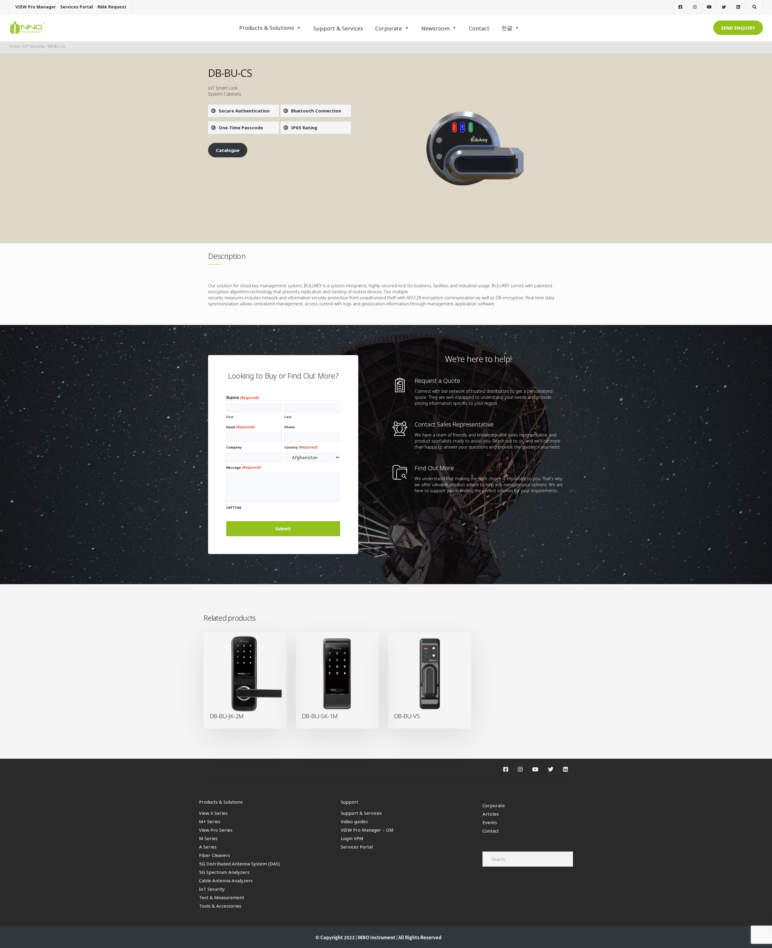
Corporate (493, 805)
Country (301, 447)
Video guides (354, 821)
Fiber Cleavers (214, 855)
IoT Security (34, 46)
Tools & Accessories (220, 906)
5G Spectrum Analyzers (224, 872)
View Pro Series (216, 830)
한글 (506, 27)
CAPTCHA (233, 507)
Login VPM (352, 838)
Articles (490, 814)
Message (243, 467)
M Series (208, 838)
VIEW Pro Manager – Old (367, 830)
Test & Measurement (221, 897)
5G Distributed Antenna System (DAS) (239, 864)
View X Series (213, 813)
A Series (208, 847)
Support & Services (361, 813)
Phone (289, 427)
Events (489, 822)
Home (14, 46)
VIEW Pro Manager (35, 7)
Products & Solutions (266, 27)
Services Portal (76, 7)
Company (234, 447)
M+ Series (209, 821)
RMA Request (111, 7)
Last (288, 417)
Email (240, 427)
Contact (490, 831)
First (230, 417)
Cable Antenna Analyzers (226, 880)
